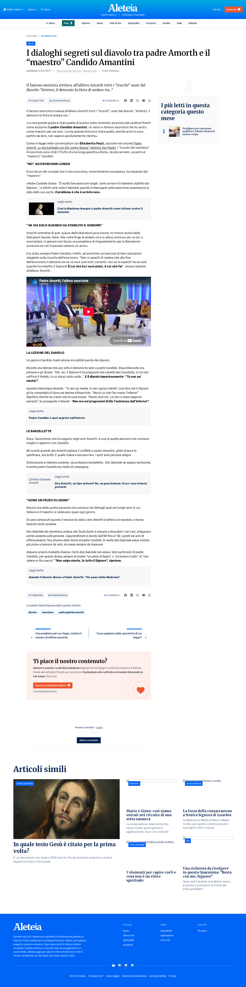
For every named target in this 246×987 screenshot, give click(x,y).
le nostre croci (48, 35)
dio (187, 840)
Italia (179, 23)
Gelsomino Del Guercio (68, 71)
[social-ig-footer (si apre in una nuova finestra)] (132, 965)
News (100, 23)
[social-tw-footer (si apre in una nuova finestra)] (126, 965)
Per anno (202, 930)
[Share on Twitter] (137, 100)
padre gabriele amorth (71, 612)
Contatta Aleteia (157, 975)
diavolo (32, 612)
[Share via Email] (143, 100)
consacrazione (193, 783)
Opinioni (85, 23)
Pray (66, 23)
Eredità (166, 23)
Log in (99, 727)
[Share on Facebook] (125, 100)
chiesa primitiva (25, 783)
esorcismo (48, 612)
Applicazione (167, 935)
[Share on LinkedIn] (131, 100)
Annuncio (165, 940)
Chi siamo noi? (95, 975)
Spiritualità (133, 23)
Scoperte (151, 23)
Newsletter (166, 930)
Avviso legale (112, 975)
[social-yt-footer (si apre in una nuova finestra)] (113, 965)
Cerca (47, 9)
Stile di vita (115, 23)
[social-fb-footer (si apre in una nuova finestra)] (119, 965)
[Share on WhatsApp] (149, 100)
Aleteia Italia (90, 71)
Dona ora (231, 9)
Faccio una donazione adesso (50, 685)
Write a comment (88, 740)
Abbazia (192, 23)
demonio (134, 783)
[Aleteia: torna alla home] (123, 8)
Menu (52, 23)
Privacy (172, 975)
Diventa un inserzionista (134, 975)
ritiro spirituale (137, 844)
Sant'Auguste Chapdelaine (133, 15)
